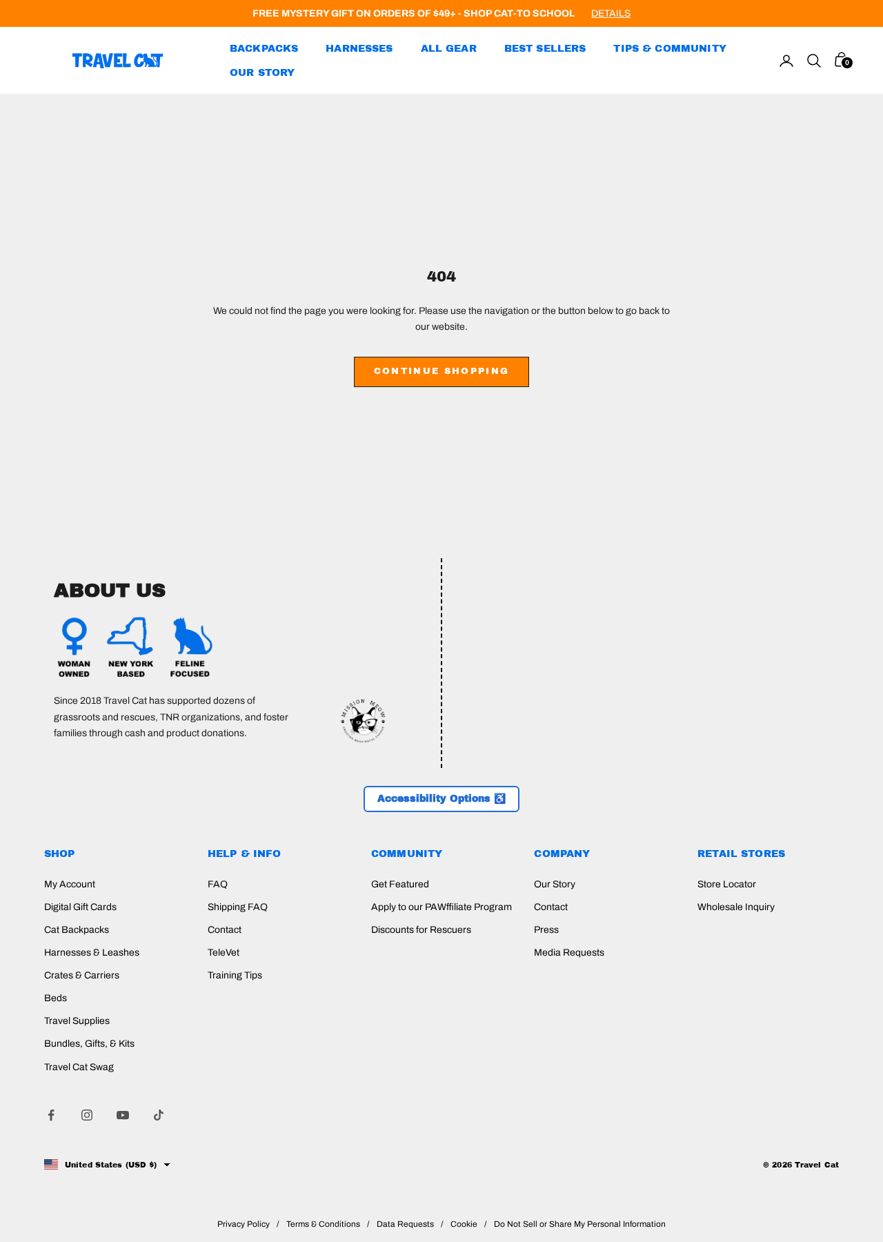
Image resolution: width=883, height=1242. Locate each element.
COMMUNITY (406, 853)
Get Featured (400, 884)
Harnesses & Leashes (91, 952)
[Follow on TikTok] (159, 1115)
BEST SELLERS (545, 48)
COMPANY (562, 853)
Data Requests (405, 1224)
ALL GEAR (449, 48)
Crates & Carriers (81, 975)
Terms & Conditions (323, 1224)
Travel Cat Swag (79, 1067)
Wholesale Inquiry (736, 907)
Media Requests (569, 952)
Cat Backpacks (76, 930)
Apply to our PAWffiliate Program (441, 907)
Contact (224, 930)
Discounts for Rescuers (421, 930)
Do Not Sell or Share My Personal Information (580, 1224)
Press (546, 930)
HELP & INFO (244, 853)
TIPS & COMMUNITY (669, 48)
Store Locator (726, 884)
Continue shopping (442, 371)
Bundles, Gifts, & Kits (89, 1043)
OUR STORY (262, 72)
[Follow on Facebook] (51, 1115)
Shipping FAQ (238, 907)
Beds (55, 998)
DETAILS (611, 13)
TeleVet (223, 952)
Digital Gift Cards (80, 907)
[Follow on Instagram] (87, 1115)
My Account (69, 884)
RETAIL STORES (741, 853)
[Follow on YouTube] (123, 1115)
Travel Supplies (77, 1021)
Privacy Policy (243, 1224)
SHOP (59, 853)
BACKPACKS (264, 48)
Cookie (463, 1224)
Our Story (554, 884)
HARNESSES (359, 48)
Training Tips (235, 975)
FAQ (218, 884)
